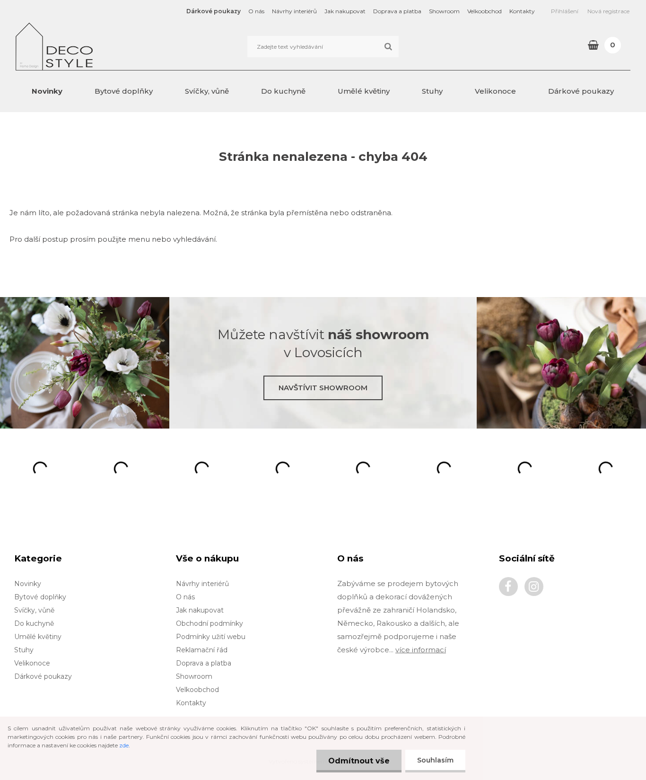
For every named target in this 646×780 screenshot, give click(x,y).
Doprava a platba (397, 11)
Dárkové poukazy (213, 11)
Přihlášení (564, 11)
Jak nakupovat (345, 11)
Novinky (47, 91)
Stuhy (432, 91)
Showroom (444, 11)
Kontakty (522, 11)
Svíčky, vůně (207, 91)
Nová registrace (608, 11)
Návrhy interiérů (294, 11)
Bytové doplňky (124, 91)
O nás (256, 11)
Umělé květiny (364, 91)
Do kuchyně (283, 91)
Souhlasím (435, 760)
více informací (420, 649)
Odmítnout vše (359, 760)
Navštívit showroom (323, 387)
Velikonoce (495, 91)
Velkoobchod (484, 11)
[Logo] (81, 46)
